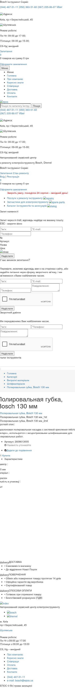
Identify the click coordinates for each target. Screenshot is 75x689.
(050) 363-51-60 (28, 109)
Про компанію (15, 79)
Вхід (2, 176)
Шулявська (6, 630)
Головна (11, 75)
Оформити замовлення (13, 64)
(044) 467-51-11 (9, 109)
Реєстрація (13, 176)
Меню (4, 68)
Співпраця (13, 86)
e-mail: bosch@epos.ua (20, 680)
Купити (6, 455)
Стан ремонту (21, 173)
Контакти (12, 96)
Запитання (6, 51)
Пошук (36, 105)
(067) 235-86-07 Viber (12, 113)
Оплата (11, 92)
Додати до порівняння (19, 450)
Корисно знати (15, 82)
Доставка (12, 89)
